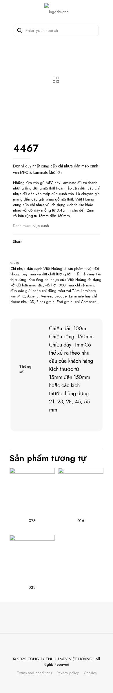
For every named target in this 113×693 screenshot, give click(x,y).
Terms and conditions (34, 673)
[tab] (56, 263)
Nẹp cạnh (40, 225)
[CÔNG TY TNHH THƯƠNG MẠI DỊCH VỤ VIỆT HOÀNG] (56, 11)
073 (32, 521)
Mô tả (14, 263)
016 (80, 521)
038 (32, 587)
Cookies (90, 673)
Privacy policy (68, 673)
